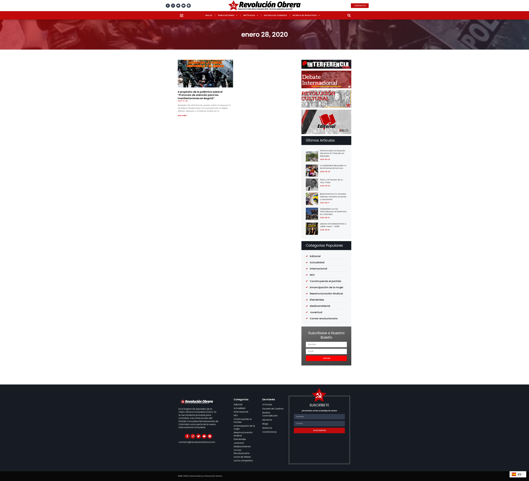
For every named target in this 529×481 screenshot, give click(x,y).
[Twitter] (178, 6)
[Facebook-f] (168, 6)
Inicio (208, 15)
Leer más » (182, 115)
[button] (349, 15)
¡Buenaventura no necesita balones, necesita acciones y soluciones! (333, 197)
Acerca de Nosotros (305, 15)
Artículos (249, 15)
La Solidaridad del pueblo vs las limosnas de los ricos (333, 167)
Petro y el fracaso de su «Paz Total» (331, 181)
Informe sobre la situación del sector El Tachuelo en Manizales (332, 153)
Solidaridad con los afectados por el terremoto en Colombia (333, 212)
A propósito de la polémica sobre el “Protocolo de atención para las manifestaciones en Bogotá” (200, 95)
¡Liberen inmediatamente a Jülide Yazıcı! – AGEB (333, 225)
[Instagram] (173, 6)
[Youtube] (183, 6)
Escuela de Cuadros (275, 15)
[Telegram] (189, 6)
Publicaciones (226, 15)
